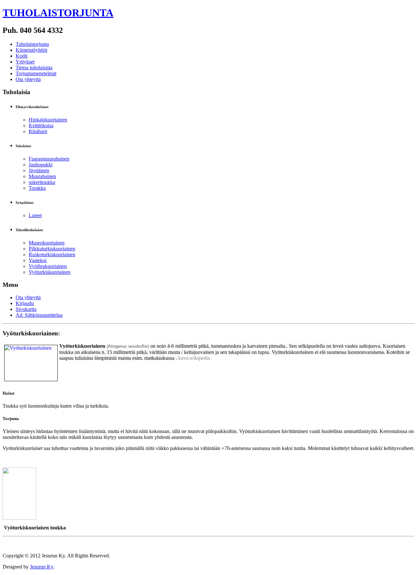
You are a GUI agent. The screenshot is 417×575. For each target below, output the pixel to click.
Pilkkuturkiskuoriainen (52, 248)
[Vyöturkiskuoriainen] (31, 362)
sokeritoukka (42, 182)
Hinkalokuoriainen (48, 119)
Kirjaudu (25, 303)
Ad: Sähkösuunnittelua (39, 315)
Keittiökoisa (41, 125)
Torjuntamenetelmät (36, 73)
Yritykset (25, 61)
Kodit (21, 56)
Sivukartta (26, 309)
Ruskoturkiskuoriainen (52, 254)
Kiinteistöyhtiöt (31, 50)
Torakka (37, 188)
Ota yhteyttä (28, 79)
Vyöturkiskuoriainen (49, 272)
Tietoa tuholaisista (34, 67)
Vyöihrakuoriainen (48, 266)
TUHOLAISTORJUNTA (58, 13)
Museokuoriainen (47, 242)
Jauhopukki (40, 164)
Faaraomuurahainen (49, 158)
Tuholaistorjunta (32, 44)
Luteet (35, 215)
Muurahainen (42, 176)
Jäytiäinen (39, 170)
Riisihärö (38, 131)
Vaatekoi (38, 260)
